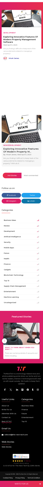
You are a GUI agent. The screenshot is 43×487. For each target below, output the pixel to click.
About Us (5, 406)
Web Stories (6, 447)
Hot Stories (12, 175)
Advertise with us (9, 414)
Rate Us (28, 461)
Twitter (32, 195)
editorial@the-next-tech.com (16, 435)
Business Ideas (28, 406)
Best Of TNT (7, 421)
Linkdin (32, 201)
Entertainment (27, 417)
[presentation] (4, 340)
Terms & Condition (33, 478)
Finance (25, 410)
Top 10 (24, 421)
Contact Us (6, 417)
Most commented (31, 175)
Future (24, 414)
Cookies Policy (8, 478)
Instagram (12, 201)
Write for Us (7, 410)
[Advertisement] (21, 88)
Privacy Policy (20, 478)
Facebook (12, 195)
